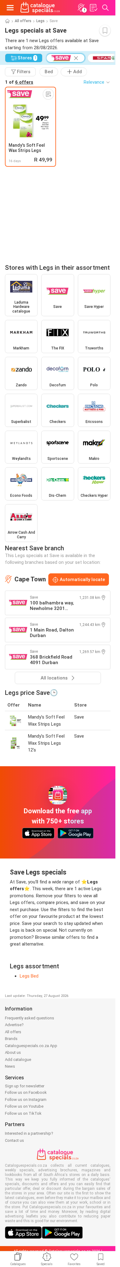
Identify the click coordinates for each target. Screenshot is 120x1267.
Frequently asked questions (29, 1018)
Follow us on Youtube (24, 1106)
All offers (23, 21)
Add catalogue (18, 1059)
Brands (11, 1038)
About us (13, 1052)
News (10, 1066)
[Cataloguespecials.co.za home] (40, 8)
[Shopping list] (93, 8)
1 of (19, 82)
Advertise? (14, 1024)
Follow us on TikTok (23, 1113)
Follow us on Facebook (26, 1092)
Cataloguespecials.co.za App (31, 1045)
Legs (40, 21)
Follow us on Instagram (25, 1099)
